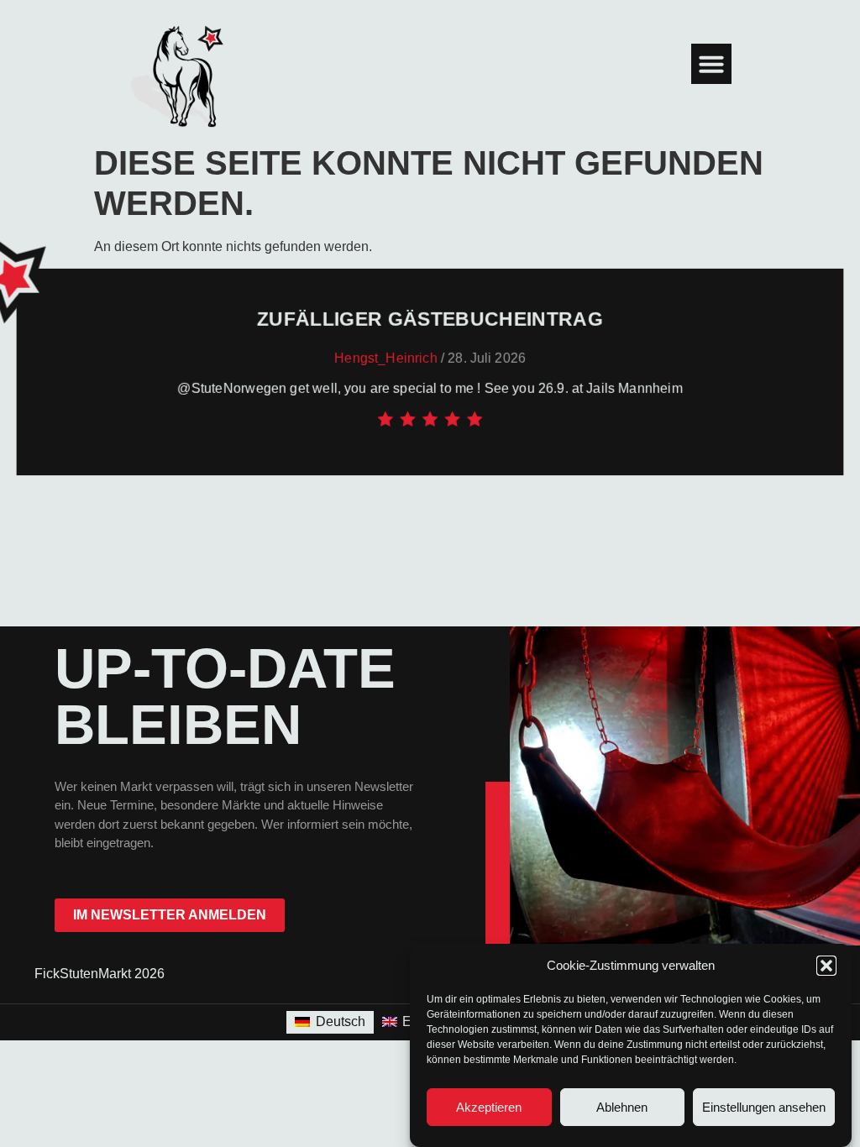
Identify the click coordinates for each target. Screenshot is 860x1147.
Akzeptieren (489, 1107)
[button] (826, 965)
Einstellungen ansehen (764, 1107)
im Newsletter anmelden (169, 915)
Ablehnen (622, 1107)
